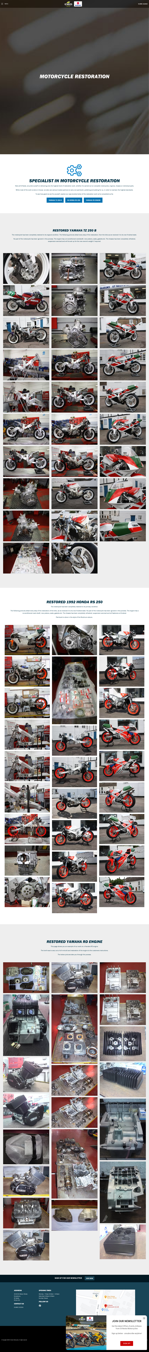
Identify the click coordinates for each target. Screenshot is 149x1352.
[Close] (144, 1318)
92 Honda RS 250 (73, 200)
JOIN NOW (89, 1278)
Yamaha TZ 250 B (55, 200)
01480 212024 (142, 4)
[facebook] (40, 1305)
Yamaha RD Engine (93, 200)
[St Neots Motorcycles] (73, 4)
